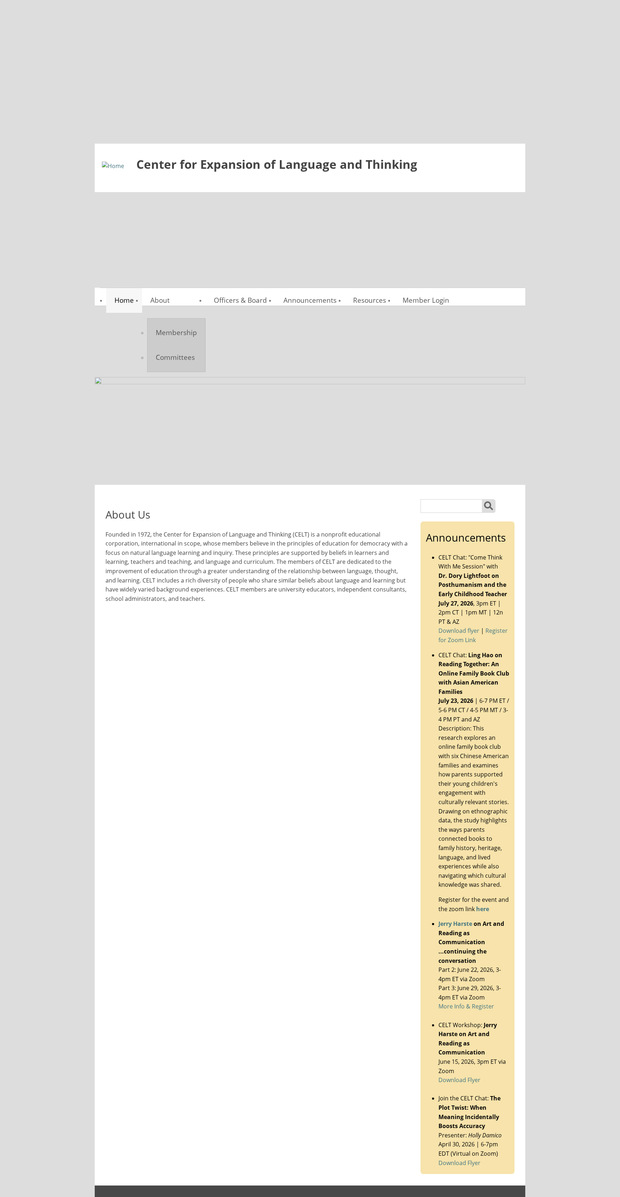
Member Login (426, 300)
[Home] (113, 166)
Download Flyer (459, 1080)
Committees (175, 357)
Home (124, 300)
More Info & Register (466, 1006)
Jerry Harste (455, 924)
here (482, 909)
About (160, 300)
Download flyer (458, 631)
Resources (369, 300)
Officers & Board (240, 300)
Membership (176, 332)
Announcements (310, 300)
